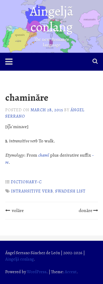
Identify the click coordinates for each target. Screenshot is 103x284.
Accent (71, 272)
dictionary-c (26, 182)
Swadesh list (70, 191)
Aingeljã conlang (51, 19)
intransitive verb (32, 191)
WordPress (36, 272)
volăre (18, 210)
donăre (85, 210)
